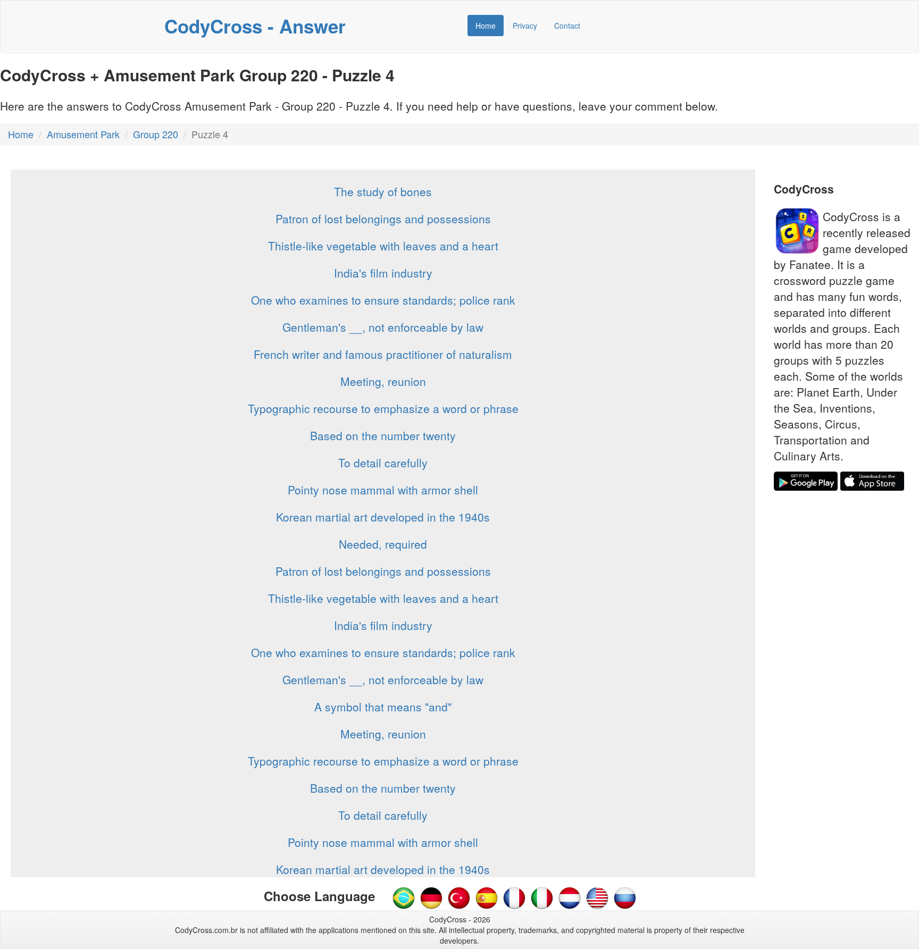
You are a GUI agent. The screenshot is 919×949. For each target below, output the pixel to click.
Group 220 (155, 134)
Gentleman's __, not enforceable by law (382, 327)
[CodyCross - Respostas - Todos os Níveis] (403, 897)
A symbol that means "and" (383, 707)
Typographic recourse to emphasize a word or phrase (383, 408)
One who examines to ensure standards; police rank (383, 300)
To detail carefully (383, 463)
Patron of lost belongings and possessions (383, 218)
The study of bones (383, 191)
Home (485, 25)
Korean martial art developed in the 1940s (383, 517)
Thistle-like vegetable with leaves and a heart (383, 246)
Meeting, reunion (383, 381)
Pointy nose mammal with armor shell (383, 490)
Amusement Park (83, 134)
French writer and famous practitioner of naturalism (383, 354)
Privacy (525, 25)
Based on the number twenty (383, 435)
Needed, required (383, 544)
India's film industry (383, 273)
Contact (567, 25)
